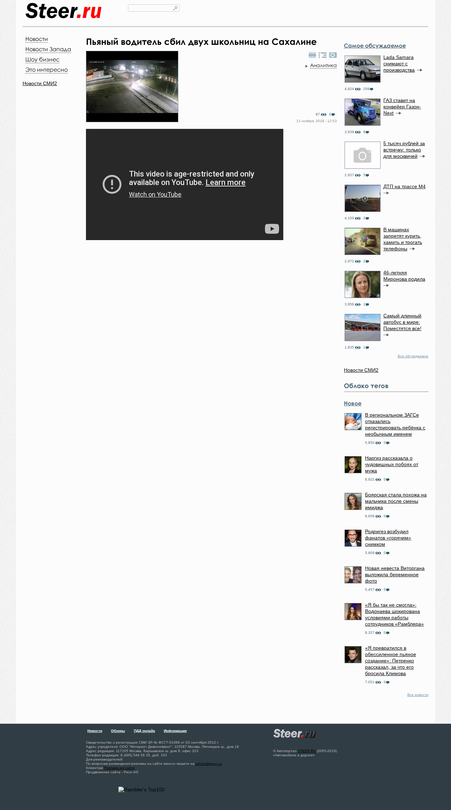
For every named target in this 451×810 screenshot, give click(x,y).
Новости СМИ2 (40, 83)
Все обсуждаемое (413, 356)
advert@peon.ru (209, 764)
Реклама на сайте (119, 768)
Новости (36, 38)
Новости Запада (48, 49)
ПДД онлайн (144, 731)
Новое (353, 403)
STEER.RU (307, 751)
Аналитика (323, 65)
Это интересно (46, 69)
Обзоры (118, 731)
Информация (175, 731)
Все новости (417, 695)
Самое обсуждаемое (375, 45)
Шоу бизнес (42, 59)
